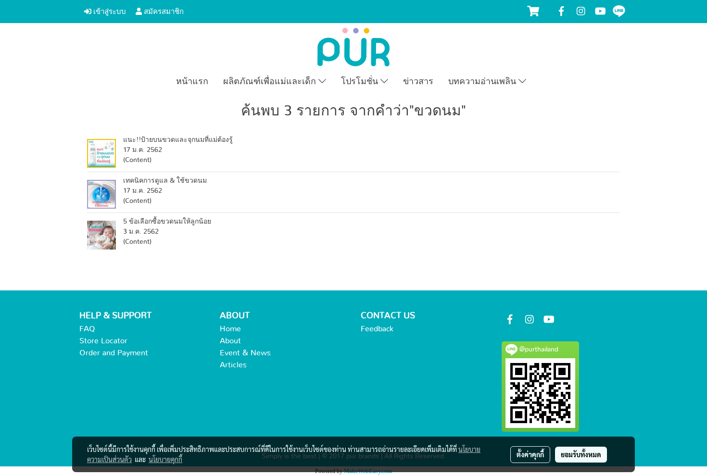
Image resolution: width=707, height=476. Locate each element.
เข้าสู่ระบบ (108, 11)
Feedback (377, 329)
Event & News (245, 353)
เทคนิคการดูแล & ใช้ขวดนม (165, 180)
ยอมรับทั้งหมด (581, 454)
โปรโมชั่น (360, 81)
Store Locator (103, 341)
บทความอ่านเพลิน (483, 81)
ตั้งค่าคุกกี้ (530, 454)
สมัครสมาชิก (163, 11)
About (230, 341)
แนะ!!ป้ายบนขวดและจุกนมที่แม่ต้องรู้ (178, 140)
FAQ (87, 329)
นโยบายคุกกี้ (165, 459)
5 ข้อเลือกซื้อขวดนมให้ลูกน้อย (167, 221)
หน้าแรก (192, 81)
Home (230, 329)
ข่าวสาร (418, 81)
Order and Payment (113, 353)
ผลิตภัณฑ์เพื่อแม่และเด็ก (270, 81)
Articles (233, 365)
